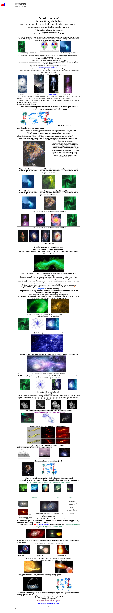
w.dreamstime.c (53, 94)
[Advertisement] (51, 11)
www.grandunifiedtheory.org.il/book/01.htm (48, 67)
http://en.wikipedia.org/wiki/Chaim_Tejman (48, 603)
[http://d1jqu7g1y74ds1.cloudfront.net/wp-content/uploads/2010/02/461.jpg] (35, 537)
